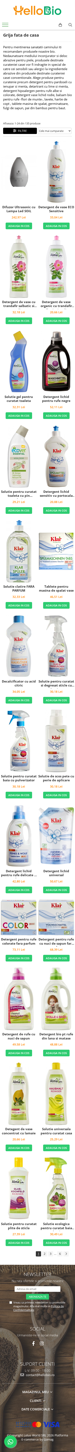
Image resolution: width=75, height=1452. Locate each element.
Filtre (21, 131)
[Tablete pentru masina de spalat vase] (56, 551)
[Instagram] (41, 1343)
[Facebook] (33, 1343)
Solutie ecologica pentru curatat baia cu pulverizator (56, 1226)
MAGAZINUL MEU (36, 1392)
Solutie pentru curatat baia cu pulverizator (19, 778)
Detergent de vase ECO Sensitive (56, 209)
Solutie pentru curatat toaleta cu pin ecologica (19, 494)
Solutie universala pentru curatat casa (56, 1131)
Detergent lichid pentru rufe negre (56, 399)
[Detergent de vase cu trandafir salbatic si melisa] (19, 266)
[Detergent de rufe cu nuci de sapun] (19, 999)
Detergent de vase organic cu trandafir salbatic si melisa (56, 304)
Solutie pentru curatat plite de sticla (19, 1226)
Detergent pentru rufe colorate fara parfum (18, 941)
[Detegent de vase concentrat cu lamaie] (19, 1094)
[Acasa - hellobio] (37, 10)
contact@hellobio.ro (40, 1375)
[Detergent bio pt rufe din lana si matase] (56, 999)
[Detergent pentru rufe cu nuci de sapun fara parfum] (56, 917)
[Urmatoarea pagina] (66, 1253)
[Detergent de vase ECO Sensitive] (56, 172)
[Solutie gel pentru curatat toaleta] (19, 361)
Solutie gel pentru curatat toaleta (19, 399)
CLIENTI (36, 1401)
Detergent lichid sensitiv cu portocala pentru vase (56, 494)
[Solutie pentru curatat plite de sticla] (19, 1188)
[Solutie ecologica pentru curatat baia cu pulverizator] (56, 1188)
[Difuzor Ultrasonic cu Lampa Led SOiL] (19, 172)
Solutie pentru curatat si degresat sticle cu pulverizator (56, 684)
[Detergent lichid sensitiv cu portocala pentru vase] (56, 456)
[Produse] (5, 26)
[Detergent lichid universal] (56, 835)
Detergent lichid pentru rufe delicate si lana (19, 873)
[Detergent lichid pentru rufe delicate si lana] (19, 836)
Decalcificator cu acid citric (19, 683)
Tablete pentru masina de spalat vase (56, 589)
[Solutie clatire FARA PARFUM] (19, 551)
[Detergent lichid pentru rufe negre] (56, 361)
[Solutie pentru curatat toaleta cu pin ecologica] (19, 456)
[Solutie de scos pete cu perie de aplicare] (56, 741)
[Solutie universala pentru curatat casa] (56, 1094)
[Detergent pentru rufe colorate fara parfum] (19, 917)
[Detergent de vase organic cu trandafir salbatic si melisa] (56, 266)
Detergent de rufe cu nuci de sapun (18, 1036)
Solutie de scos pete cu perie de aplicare (56, 778)
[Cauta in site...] (70, 25)
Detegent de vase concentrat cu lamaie (19, 1131)
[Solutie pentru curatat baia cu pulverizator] (19, 741)
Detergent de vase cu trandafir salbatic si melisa (18, 304)
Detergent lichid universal (56, 873)
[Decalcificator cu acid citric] (19, 646)
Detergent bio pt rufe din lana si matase (56, 1036)
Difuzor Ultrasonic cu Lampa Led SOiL (18, 209)
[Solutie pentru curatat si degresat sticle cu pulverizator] (56, 646)
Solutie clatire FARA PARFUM (18, 589)
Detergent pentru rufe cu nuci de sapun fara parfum (56, 942)
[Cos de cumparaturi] (60, 25)
